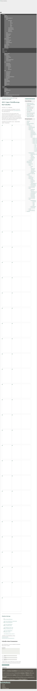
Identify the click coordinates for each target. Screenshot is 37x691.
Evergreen (4, 672)
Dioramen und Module (30, 123)
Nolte (16, 677)
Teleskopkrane (33, 196)
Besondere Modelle (32, 127)
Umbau (20, 679)
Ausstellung (4, 635)
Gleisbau (32, 179)
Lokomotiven (33, 157)
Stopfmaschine (7, 679)
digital (22, 670)
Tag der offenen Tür (32, 173)
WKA (26, 679)
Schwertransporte (33, 185)
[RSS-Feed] (30, 98)
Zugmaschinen (33, 207)
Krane (32, 135)
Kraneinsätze (33, 180)
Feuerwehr (34, 201)
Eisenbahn (31, 670)
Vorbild (24, 679)
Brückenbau (19, 670)
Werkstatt (28, 211)
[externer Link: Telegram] (33, 98)
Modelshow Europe (9, 677)
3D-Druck (9, 670)
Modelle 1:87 (31, 129)
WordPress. (34, 690)
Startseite (3, 684)
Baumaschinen (31, 177)
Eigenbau (28, 670)
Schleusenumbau (33, 184)
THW (33, 205)
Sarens (33, 677)
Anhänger (32, 130)
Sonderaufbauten (33, 206)
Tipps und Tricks (29, 161)
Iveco (35, 144)
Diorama (25, 670)
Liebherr (14, 674)
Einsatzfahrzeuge (33, 133)
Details (28, 122)
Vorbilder (28, 174)
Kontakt (3, 685)
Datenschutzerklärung (5, 688)
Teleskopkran (12, 679)
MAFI (35, 145)
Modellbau (11, 98)
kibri (31, 672)
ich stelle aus (31, 163)
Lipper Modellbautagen (16, 110)
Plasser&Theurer (25, 677)
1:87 (3, 670)
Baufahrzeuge (35, 138)
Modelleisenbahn (31, 152)
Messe (14, 635)
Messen (8, 98)
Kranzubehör (33, 194)
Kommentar (3, 647)
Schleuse (3, 679)
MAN (35, 146)
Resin (32, 677)
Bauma (32, 166)
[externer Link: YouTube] (27, 98)
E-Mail (3, 657)
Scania (36, 151)
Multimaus (14, 677)
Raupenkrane (33, 195)
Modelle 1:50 (31, 128)
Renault (36, 150)
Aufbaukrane (33, 189)
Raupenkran (29, 677)
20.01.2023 (3, 107)
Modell (4, 677)
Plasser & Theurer (20, 677)
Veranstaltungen (4, 98)
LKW (30, 199)
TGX (15, 679)
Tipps (17, 679)
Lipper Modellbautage (9, 635)
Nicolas (36, 149)
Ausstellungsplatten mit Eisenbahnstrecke (8, 638)
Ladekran (4, 674)
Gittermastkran (17, 672)
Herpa (27, 673)
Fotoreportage (31, 178)
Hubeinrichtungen (33, 134)
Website (3, 659)
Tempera (30, 690)
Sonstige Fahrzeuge (32, 210)
